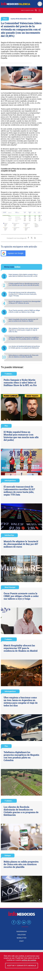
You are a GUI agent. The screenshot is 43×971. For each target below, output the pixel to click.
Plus (5, 18)
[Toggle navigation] (39, 10)
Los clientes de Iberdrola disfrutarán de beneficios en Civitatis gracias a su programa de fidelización (24, 347)
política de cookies (29, 960)
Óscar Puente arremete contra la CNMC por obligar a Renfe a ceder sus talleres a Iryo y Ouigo (24, 311)
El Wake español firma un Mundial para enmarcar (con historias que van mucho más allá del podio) (24, 284)
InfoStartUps (9, 535)
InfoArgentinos (10, 480)
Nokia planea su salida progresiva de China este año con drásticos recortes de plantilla (23, 356)
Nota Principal (10, 587)
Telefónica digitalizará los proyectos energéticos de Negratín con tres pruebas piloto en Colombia (24, 338)
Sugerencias (21, 931)
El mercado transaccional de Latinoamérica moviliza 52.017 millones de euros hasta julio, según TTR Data (23, 294)
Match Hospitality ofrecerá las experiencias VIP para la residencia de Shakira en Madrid (23, 320)
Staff (21, 941)
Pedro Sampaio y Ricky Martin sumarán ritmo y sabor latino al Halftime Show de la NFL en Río (23, 275)
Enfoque (8, 855)
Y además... (9, 374)
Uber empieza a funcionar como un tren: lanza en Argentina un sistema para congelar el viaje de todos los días (24, 329)
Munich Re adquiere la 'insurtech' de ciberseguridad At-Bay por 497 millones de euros (24, 302)
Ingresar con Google (15, 253)
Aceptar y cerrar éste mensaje (21, 965)
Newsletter (21, 938)
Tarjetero (21, 935)
